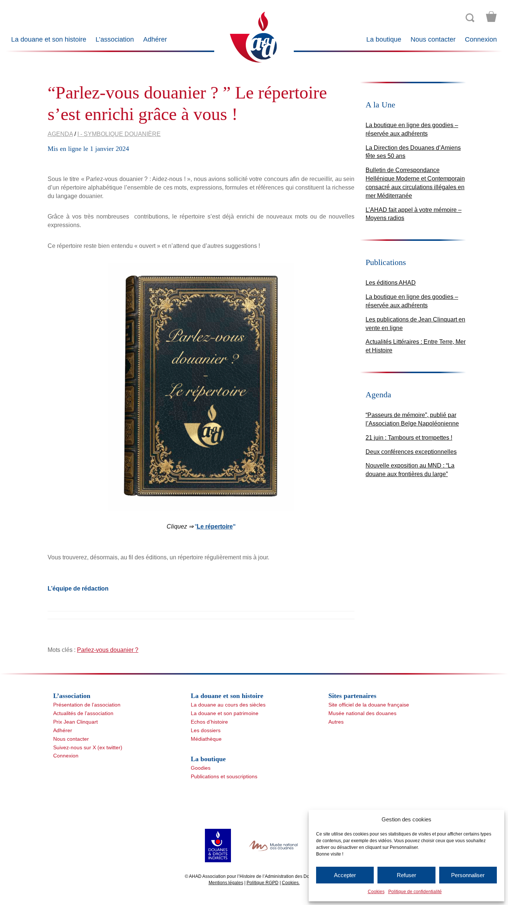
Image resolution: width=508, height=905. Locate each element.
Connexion (481, 39)
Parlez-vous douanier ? (107, 650)
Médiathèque (206, 739)
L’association (115, 39)
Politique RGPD (263, 882)
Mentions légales (226, 882)
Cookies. (291, 882)
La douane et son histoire (48, 39)
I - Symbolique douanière (119, 134)
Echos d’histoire (209, 722)
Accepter (345, 875)
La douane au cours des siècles (228, 705)
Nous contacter (433, 39)
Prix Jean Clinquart (75, 722)
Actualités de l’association (83, 713)
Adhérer (155, 39)
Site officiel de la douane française (368, 705)
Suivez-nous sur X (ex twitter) (87, 747)
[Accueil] (254, 36)
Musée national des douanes (362, 713)
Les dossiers (206, 730)
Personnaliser (468, 875)
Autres (336, 722)
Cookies (376, 891)
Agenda (60, 134)
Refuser (406, 875)
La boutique (383, 39)
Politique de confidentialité (415, 891)
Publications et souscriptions (224, 776)
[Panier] (491, 16)
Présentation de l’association (86, 705)
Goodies (200, 768)
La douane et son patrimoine (224, 713)
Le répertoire (215, 526)
